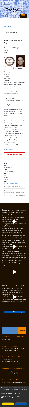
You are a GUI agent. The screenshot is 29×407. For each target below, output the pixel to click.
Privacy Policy (6, 339)
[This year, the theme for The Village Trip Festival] (14, 247)
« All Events (7, 26)
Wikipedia (16, 350)
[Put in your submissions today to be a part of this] (14, 297)
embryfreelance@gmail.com (10, 361)
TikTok (16, 348)
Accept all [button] (7, 404)
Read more (18, 391)
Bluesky (11, 348)
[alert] (14, 396)
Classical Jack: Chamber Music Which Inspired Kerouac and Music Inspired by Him (20, 193)
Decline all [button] (21, 404)
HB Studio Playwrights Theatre (11, 183)
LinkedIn (10, 350)
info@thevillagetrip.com (18, 382)
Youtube (4, 350)
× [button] (27, 387)
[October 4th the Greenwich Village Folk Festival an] (14, 221)
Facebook (21, 348)
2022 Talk (6, 179)
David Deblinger (10, 149)
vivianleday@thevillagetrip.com (11, 373)
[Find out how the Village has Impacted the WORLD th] (14, 272)
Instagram (5, 348)
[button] (7, 393)
